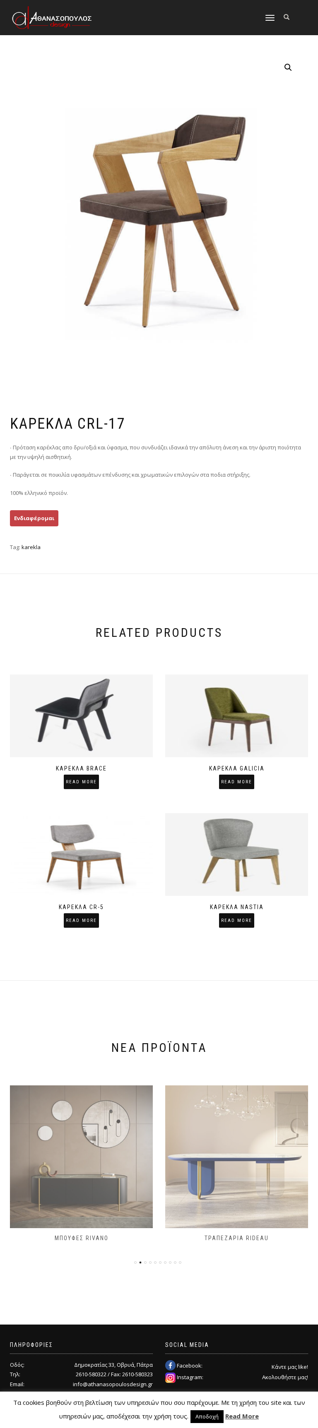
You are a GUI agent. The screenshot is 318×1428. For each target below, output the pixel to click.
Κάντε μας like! (290, 1366)
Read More (242, 1416)
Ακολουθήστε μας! (285, 1377)
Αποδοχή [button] (207, 1416)
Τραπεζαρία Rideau (237, 1238)
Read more (81, 782)
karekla (31, 547)
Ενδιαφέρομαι (34, 518)
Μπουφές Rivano (81, 1238)
